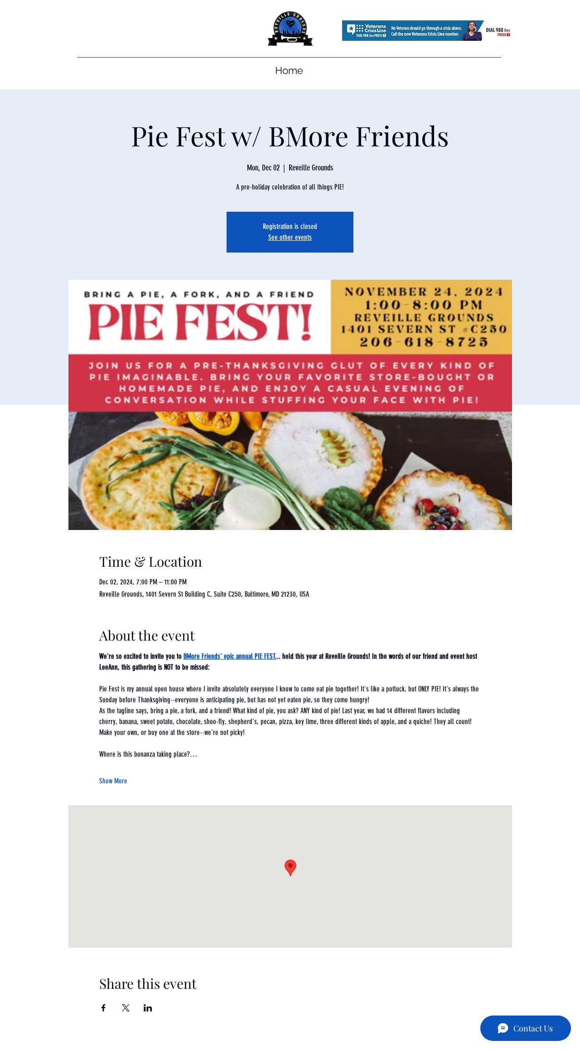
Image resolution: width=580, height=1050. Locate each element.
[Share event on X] (125, 1007)
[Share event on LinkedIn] (148, 1007)
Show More (113, 781)
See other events (290, 237)
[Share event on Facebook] (103, 1007)
